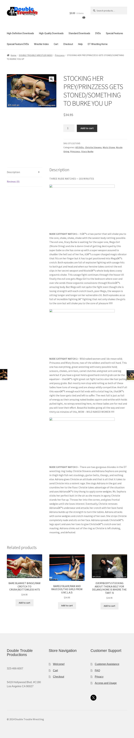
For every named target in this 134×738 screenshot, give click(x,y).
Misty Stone (109, 147)
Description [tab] (13, 172)
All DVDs (79, 147)
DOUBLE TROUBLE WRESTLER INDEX (35, 55)
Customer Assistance (107, 664)
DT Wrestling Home (98, 44)
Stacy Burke (87, 151)
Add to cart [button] (24, 602)
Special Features (114, 33)
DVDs (98, 33)
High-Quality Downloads (51, 33)
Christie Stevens (93, 147)
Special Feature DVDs (18, 44)
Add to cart (87, 128)
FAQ (97, 670)
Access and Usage (106, 683)
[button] (51, 79)
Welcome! (59, 664)
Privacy (99, 676)
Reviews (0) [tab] (13, 181)
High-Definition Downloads (20, 33)
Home (13, 55)
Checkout (68, 44)
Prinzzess (60, 55)
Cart (56, 44)
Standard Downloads (79, 33)
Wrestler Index (41, 44)
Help (80, 44)
